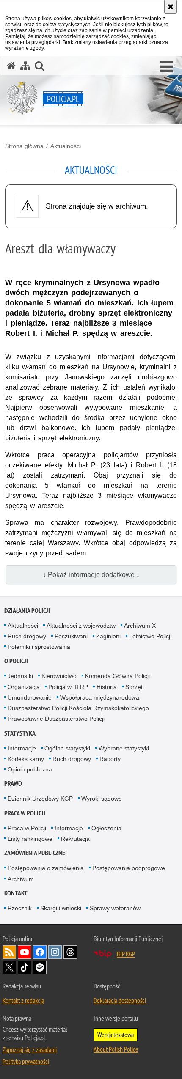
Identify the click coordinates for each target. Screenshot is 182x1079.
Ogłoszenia (106, 828)
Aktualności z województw (81, 625)
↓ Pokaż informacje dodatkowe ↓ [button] (91, 574)
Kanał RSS (9, 952)
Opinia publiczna (30, 769)
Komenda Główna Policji (117, 676)
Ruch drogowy (27, 636)
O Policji (16, 660)
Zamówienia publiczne (34, 852)
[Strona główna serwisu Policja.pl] (11, 65)
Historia (107, 687)
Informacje (22, 748)
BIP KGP (126, 954)
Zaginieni (108, 636)
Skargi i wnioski (60, 908)
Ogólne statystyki (67, 748)
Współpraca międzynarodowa (99, 697)
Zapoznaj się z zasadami (30, 1049)
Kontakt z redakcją (23, 1000)
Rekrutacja (75, 838)
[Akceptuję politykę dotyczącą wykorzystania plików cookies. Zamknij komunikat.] (170, 7)
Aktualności (65, 146)
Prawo (13, 783)
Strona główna (24, 146)
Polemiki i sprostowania (39, 646)
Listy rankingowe (30, 838)
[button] (166, 67)
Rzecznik (20, 908)
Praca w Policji (24, 813)
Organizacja (24, 687)
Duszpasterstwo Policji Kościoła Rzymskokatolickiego (78, 708)
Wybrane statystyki (124, 748)
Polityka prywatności (26, 1061)
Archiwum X (140, 625)
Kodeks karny (26, 758)
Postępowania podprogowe (128, 868)
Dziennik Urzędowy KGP (40, 798)
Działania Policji (27, 610)
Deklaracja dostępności (120, 1000)
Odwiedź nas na (24, 952)
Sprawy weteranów (115, 908)
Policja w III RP (68, 687)
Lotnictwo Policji (150, 636)
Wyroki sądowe (101, 798)
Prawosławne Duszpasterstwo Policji (56, 718)
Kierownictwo (59, 676)
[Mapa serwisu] (25, 65)
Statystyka (20, 733)
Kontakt (16, 893)
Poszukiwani (71, 636)
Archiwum (21, 879)
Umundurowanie (30, 697)
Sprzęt (134, 687)
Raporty (110, 758)
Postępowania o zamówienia (46, 868)
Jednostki (20, 676)
